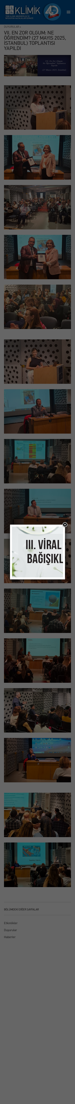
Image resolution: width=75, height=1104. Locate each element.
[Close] (65, 524)
